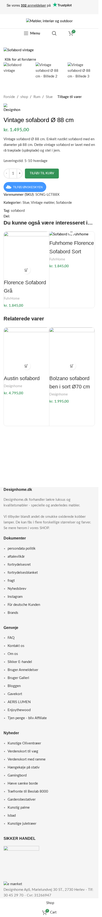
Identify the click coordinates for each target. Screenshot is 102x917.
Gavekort (15, 694)
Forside (9, 97)
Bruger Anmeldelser (23, 670)
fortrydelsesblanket (23, 572)
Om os (13, 654)
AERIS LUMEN (19, 702)
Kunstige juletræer (22, 823)
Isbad (12, 815)
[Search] (54, 33)
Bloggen (14, 686)
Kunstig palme (19, 807)
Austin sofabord (22, 378)
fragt (11, 580)
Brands (13, 613)
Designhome (13, 386)
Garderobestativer (22, 799)
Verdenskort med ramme (27, 759)
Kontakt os (16, 646)
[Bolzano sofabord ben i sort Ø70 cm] (72, 350)
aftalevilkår (16, 556)
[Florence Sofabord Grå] (26, 254)
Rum (36, 97)
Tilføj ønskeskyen (28, 187)
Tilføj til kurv (42, 173)
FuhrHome (11, 298)
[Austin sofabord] (26, 350)
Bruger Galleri (18, 678)
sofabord (18, 210)
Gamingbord (17, 775)
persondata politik (22, 548)
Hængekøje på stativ (24, 767)
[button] (26, 270)
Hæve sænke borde (23, 783)
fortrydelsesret (19, 564)
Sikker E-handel (20, 662)
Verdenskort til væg (23, 751)
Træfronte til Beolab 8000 (28, 791)
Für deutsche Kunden (24, 605)
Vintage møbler (42, 202)
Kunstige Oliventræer (24, 743)
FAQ (11, 638)
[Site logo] (49, 21)
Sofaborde (64, 202)
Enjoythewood (19, 710)
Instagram (15, 597)
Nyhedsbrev (17, 588)
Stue (49, 97)
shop (24, 97)
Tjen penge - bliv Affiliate (27, 718)
